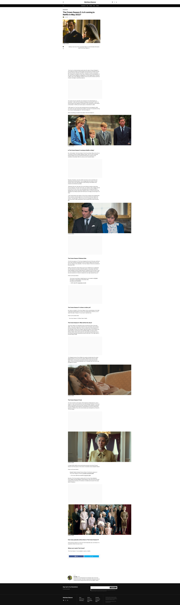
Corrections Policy (97, 601)
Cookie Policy (81, 600)
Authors (88, 597)
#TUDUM (95, 278)
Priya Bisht (75, 576)
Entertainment (65, 9)
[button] (63, 2)
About (80, 597)
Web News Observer (90, 2)
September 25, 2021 (82, 282)
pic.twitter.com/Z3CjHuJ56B (88, 473)
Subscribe (112, 587)
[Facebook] (112, 2)
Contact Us (97, 597)
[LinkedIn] (116, 2)
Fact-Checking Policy (89, 601)
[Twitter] (114, 2)
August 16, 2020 (87, 475)
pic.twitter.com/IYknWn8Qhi (75, 280)
